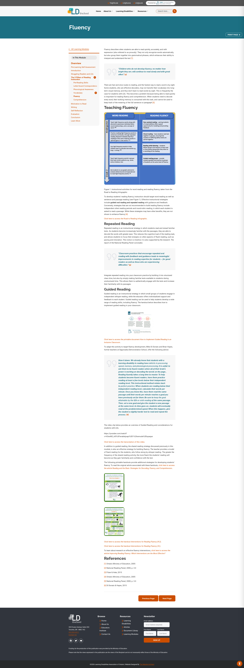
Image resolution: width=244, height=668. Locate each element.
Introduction (76, 70)
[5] (130, 265)
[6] (127, 415)
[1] (132, 58)
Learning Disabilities (124, 11)
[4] (127, 214)
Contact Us (73, 635)
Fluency (76, 96)
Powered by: (152, 3)
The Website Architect (147, 664)
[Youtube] (81, 641)
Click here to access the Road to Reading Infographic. (126, 219)
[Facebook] (71, 641)
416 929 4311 (74, 632)
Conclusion (75, 117)
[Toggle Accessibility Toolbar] (240, 664)
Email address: (148, 621)
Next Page (167, 598)
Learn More (75, 121)
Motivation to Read (78, 104)
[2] (126, 74)
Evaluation (75, 114)
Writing (74, 107)
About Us (107, 11)
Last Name (160, 629)
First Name (147, 629)
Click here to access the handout (132, 542)
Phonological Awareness (83, 89)
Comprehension (79, 100)
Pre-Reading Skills (80, 83)
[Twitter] (76, 641)
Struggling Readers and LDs (82, 74)
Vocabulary (77, 93)
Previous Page (148, 598)
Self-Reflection (77, 111)
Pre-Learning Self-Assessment (83, 67)
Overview (76, 63)
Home (98, 11)
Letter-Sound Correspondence (85, 86)
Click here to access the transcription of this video (124, 442)
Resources (142, 11)
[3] (153, 102)
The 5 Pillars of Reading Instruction (81, 79)
